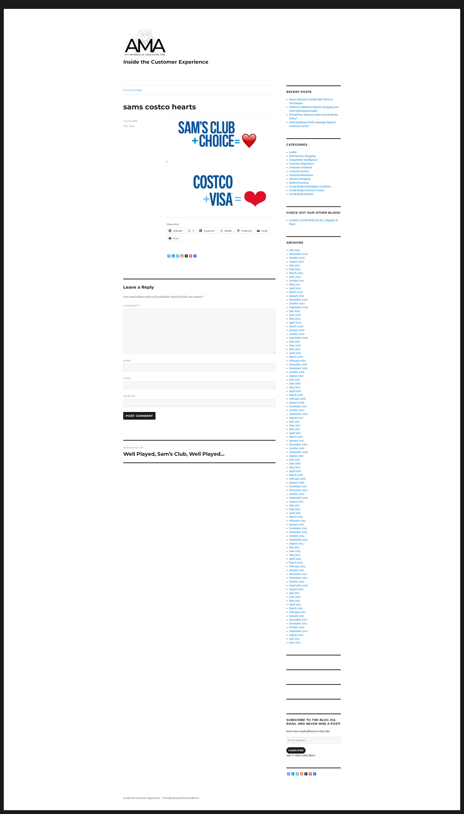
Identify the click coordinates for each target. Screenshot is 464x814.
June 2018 (295, 383)
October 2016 (296, 448)
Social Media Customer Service (306, 190)
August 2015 (296, 501)
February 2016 (297, 478)
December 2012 (298, 619)
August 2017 (296, 417)
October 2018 (296, 372)
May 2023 (294, 269)
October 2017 (296, 410)
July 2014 (294, 547)
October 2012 (296, 627)
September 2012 (298, 631)
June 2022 (295, 276)
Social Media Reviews (301, 194)
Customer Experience (301, 163)
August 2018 (296, 376)
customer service (299, 171)
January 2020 (296, 330)
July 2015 (294, 505)
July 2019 (294, 341)
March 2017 (296, 436)
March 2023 (296, 273)
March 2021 (296, 292)
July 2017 (294, 421)
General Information (301, 175)
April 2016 (295, 471)
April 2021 (295, 288)
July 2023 (294, 265)
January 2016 (296, 482)
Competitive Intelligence (303, 159)
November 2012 (298, 623)
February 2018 (297, 398)
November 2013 (298, 577)
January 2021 (296, 296)
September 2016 (298, 452)
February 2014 (297, 566)
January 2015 (296, 524)
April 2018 (295, 391)
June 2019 (295, 345)
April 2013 (295, 604)
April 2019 (295, 353)
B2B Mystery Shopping (302, 156)
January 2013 (296, 616)
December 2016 (298, 444)
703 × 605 (128, 126)
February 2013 (297, 612)
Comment (131, 305)
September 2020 (298, 307)
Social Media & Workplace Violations (310, 186)
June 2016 (295, 463)
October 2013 (296, 581)
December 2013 (298, 574)
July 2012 (294, 638)
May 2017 (294, 429)
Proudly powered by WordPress (181, 798)
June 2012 (295, 642)
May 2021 (294, 284)
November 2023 (298, 254)
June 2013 (294, 596)
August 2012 (296, 635)
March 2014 (296, 562)
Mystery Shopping (299, 179)
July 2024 (294, 250)
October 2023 (296, 257)
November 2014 (298, 532)
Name (127, 360)
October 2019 (296, 334)
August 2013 (296, 589)
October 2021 (296, 280)
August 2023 (296, 261)
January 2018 (296, 402)
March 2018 (296, 395)
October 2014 (296, 536)
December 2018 (298, 364)
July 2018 (294, 379)
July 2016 (294, 459)
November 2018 (298, 368)
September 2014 (298, 539)
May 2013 (294, 600)
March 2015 (296, 516)
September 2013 (298, 585)
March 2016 (296, 475)
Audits (293, 152)
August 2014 (296, 543)
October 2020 (297, 303)
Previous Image (132, 90)
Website (129, 396)
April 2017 (295, 433)
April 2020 (295, 322)
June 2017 (295, 425)
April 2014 (295, 558)
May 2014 (294, 555)
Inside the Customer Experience (165, 62)
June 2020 (295, 315)
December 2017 (298, 406)
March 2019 (296, 356)
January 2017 (296, 440)
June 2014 (295, 551)
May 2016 (294, 467)
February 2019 (297, 360)
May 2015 (294, 509)
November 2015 (298, 490)
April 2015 (295, 513)
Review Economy (299, 182)
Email (127, 378)
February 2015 (297, 520)
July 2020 (294, 311)
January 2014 (296, 570)
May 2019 (294, 349)
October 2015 (296, 494)
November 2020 (298, 299)
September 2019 (298, 337)
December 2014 (298, 528)
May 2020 (295, 318)
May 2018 (294, 387)
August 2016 (296, 456)
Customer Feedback (300, 167)
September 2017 (298, 414)
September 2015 (298, 497)
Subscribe (296, 750)
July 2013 (294, 593)
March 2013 (296, 608)
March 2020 (296, 326)
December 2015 (298, 486)
